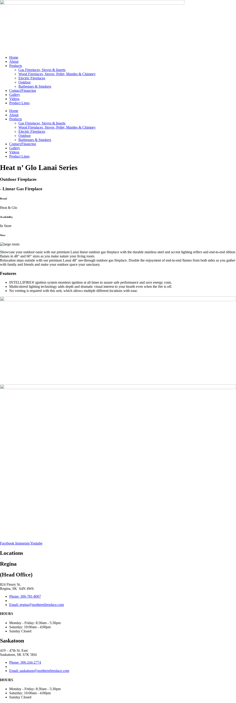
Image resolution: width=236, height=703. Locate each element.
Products (15, 66)
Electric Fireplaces (31, 78)
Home (13, 57)
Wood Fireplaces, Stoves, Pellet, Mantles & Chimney (57, 74)
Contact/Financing (22, 90)
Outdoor (24, 82)
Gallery (14, 95)
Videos (14, 99)
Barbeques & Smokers (34, 86)
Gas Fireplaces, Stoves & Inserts (41, 70)
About (13, 61)
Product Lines (19, 103)
